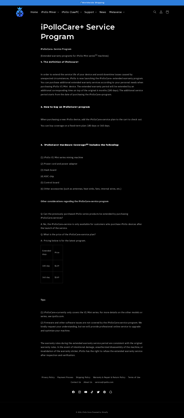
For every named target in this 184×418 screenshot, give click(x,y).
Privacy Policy (48, 377)
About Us (88, 382)
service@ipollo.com (104, 382)
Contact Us (76, 382)
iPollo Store (87, 412)
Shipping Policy (83, 377)
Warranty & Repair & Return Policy (109, 377)
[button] (49, 12)
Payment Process (65, 377)
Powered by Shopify (100, 412)
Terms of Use (134, 377)
